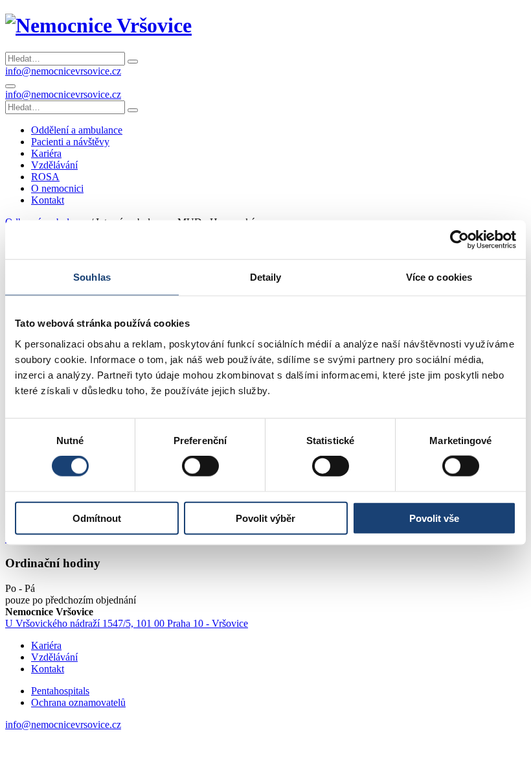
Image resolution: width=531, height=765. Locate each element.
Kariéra (46, 645)
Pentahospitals (60, 690)
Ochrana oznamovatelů (78, 702)
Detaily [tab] (266, 277)
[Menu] (10, 86)
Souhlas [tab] (92, 277)
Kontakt (47, 668)
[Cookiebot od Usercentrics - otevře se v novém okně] (459, 240)
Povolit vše (434, 517)
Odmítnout (97, 517)
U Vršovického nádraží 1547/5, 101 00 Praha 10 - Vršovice (126, 623)
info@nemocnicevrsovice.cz (63, 70)
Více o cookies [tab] (439, 277)
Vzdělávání (54, 657)
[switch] (200, 466)
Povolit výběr (265, 517)
